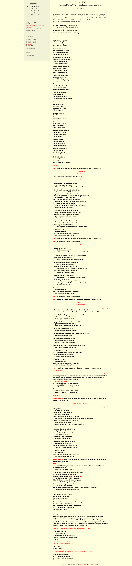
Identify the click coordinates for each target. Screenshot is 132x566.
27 (36, 14)
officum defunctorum (30, 53)
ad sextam (28, 41)
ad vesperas (29, 44)
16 (29, 12)
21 (38, 12)
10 (31, 10)
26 (34, 14)
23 (29, 14)
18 (32, 12)
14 (38, 10)
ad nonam (28, 42)
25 (32, 14)
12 (34, 10)
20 (36, 12)
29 (27, 16)
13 (36, 10)
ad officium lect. (30, 36)
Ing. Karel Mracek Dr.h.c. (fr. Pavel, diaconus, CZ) (90, 564)
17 (31, 12)
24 (31, 14)
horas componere (29, 49)
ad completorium (30, 45)
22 (27, 14)
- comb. (36, 38)
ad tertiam (28, 39)
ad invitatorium (29, 35)
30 (29, 16)
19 (34, 12)
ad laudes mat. (29, 38)
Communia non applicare (30, 48)
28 (38, 14)
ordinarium (28, 52)
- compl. (34, 39)
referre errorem (29, 57)
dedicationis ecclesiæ (30, 55)
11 (32, 10)
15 (27, 12)
